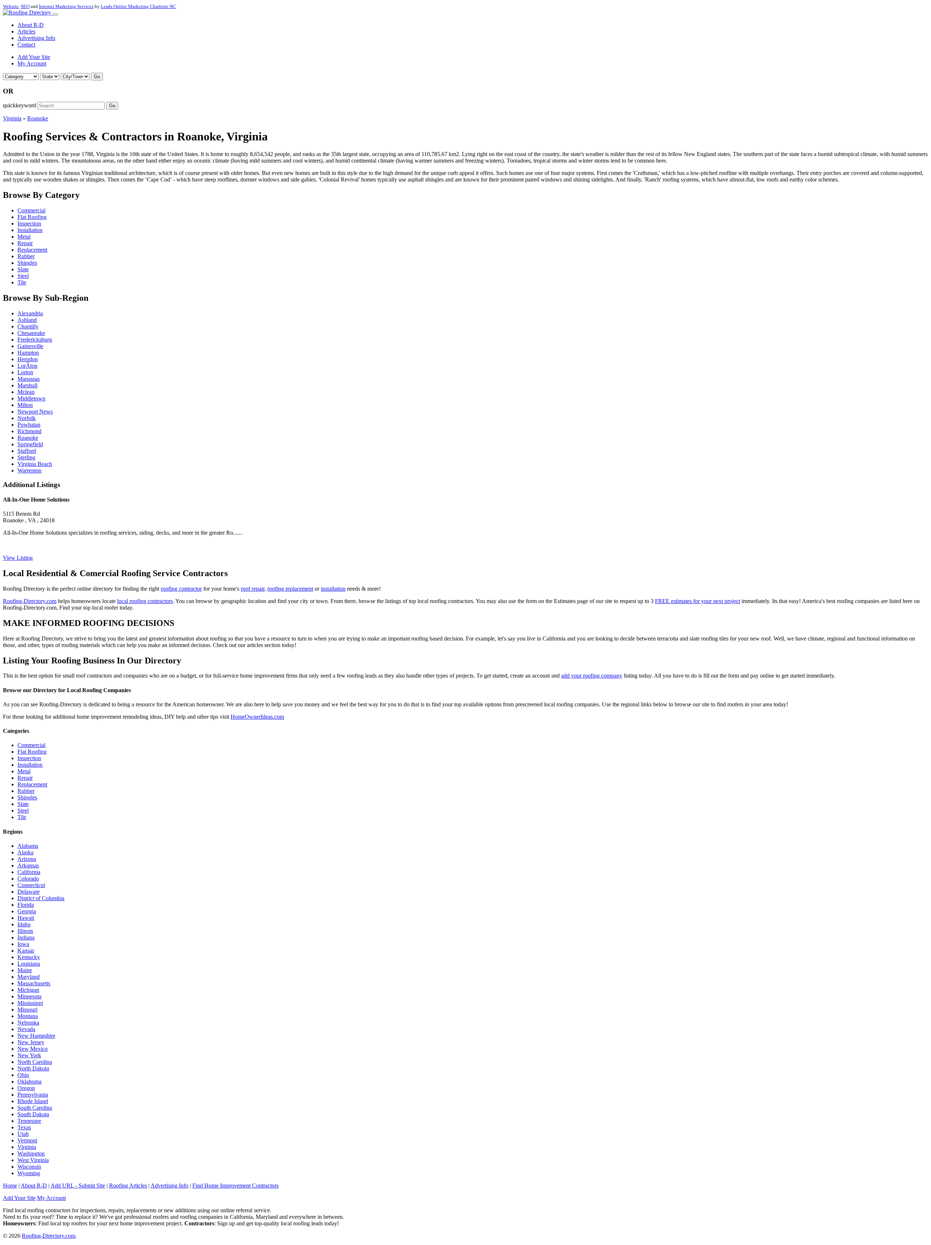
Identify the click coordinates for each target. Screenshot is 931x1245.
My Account (31, 63)
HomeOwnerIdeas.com (257, 717)
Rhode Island (32, 1101)
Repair (25, 243)
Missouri (27, 1009)
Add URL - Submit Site (78, 1185)
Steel (23, 276)
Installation (30, 230)
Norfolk (26, 418)
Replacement (32, 250)
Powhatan (28, 425)
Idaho (24, 924)
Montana (27, 1016)
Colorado (28, 878)
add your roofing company (591, 676)
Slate (23, 269)
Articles (26, 31)
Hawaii (25, 918)
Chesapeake (31, 333)
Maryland (28, 977)
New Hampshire (36, 1036)
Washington (31, 1153)
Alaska (25, 852)
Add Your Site (33, 57)
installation (333, 589)
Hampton (28, 353)
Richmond (29, 431)
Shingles (27, 263)
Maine (24, 970)
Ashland (27, 320)
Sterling (26, 457)
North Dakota (33, 1068)
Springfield (30, 444)
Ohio (23, 1075)
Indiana (26, 937)
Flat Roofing (32, 217)
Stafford (26, 451)
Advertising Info (36, 38)
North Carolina (34, 1062)
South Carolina (34, 1108)
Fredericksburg (34, 339)
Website (11, 6)
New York (29, 1055)
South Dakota (33, 1114)
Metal (24, 237)
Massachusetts (33, 983)
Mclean (26, 392)
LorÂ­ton (27, 366)
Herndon (27, 359)
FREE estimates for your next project (697, 601)
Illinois (25, 931)
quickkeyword (19, 105)
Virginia (12, 118)
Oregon (26, 1088)
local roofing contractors (145, 601)
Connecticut (31, 885)
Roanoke (37, 118)
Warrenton (29, 470)
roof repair (252, 589)
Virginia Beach (34, 464)
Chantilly (28, 326)
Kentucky (28, 957)
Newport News (35, 411)
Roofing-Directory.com (29, 601)
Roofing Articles (128, 1185)
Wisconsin (29, 1167)
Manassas (28, 379)
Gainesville (30, 346)
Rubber (26, 256)
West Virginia (33, 1160)
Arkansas (28, 865)
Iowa (23, 944)
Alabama (27, 846)
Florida (25, 905)
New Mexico (32, 1049)
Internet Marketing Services (66, 6)
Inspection (29, 223)
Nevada (26, 1029)
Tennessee (29, 1121)
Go (97, 76)
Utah (23, 1134)
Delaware (28, 892)
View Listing (18, 558)
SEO (25, 6)
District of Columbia (40, 898)
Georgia (26, 911)
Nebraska (28, 1022)
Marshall (27, 385)
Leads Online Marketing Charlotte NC (138, 6)
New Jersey (30, 1042)
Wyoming (28, 1173)
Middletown (31, 398)
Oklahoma (29, 1081)
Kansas (25, 950)
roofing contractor (181, 589)
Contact (26, 44)
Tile (21, 282)
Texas (24, 1127)
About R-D (30, 25)
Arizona (26, 859)
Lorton (25, 372)
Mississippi (30, 1003)
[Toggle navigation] (55, 14)
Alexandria (30, 313)
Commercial (31, 210)
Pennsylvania (32, 1095)
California (28, 872)
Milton (25, 405)
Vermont (27, 1140)
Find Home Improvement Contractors (235, 1185)
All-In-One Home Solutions (36, 499)
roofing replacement (290, 589)
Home (10, 1185)
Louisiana (28, 964)
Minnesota (29, 996)
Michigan (28, 990)
